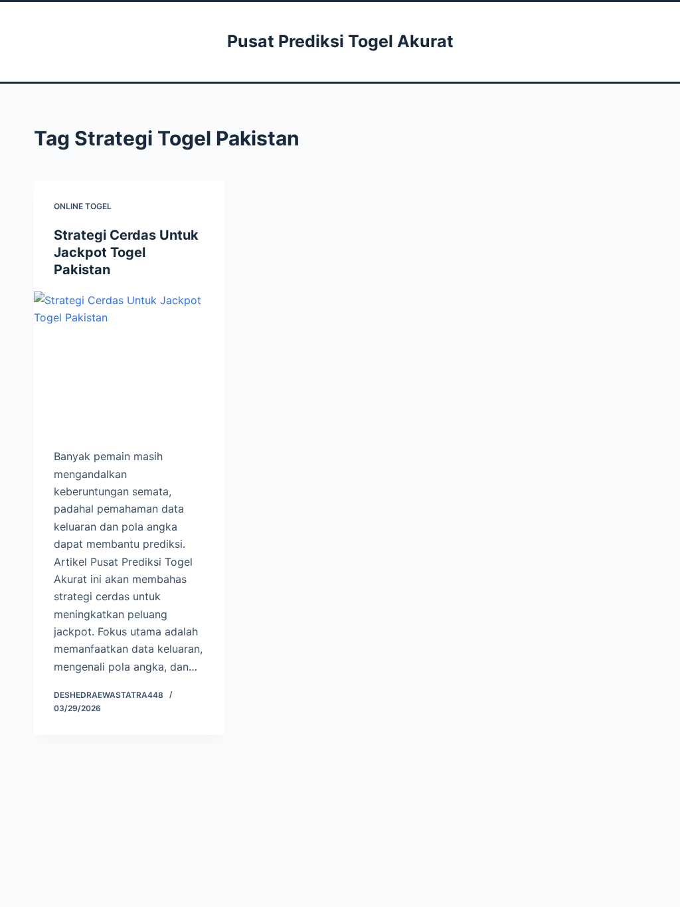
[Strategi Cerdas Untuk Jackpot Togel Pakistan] (129, 362)
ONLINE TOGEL (83, 206)
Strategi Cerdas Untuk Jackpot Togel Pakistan (126, 252)
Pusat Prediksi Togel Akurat (340, 41)
